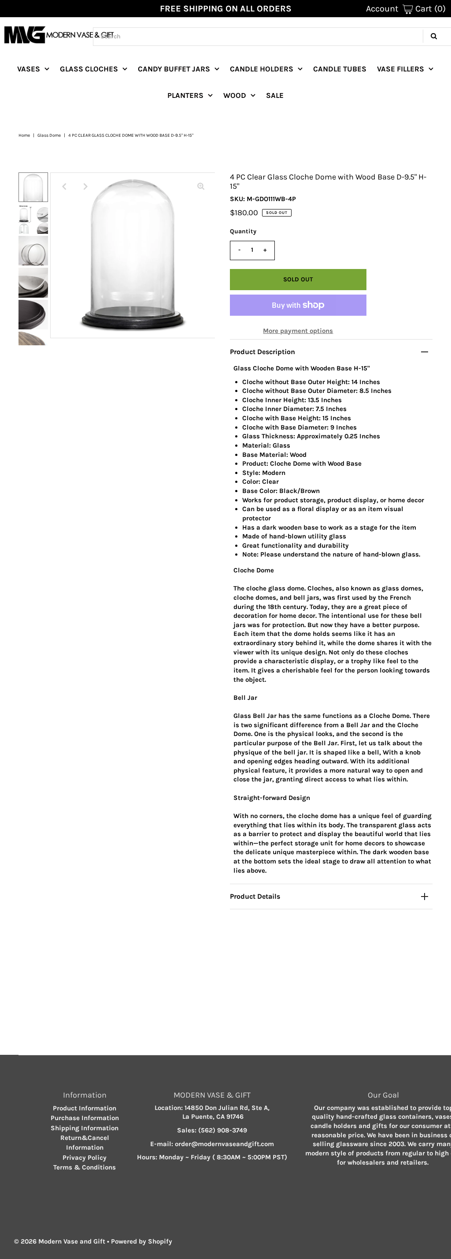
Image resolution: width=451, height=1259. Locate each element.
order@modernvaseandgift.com (224, 1144)
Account (382, 9)
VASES (28, 68)
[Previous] (64, 186)
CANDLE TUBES (339, 68)
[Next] (86, 186)
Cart (429, 9)
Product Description (262, 351)
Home (24, 135)
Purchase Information (85, 1118)
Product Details (255, 896)
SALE (275, 95)
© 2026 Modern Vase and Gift (59, 1241)
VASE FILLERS (400, 68)
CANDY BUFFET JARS (174, 68)
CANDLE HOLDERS (261, 68)
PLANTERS (185, 95)
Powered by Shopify (141, 1241)
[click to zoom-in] (201, 186)
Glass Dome (49, 135)
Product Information (84, 1108)
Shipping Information (84, 1128)
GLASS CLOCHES (89, 68)
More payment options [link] (298, 331)
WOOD (234, 95)
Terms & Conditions (84, 1167)
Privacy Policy (85, 1158)
